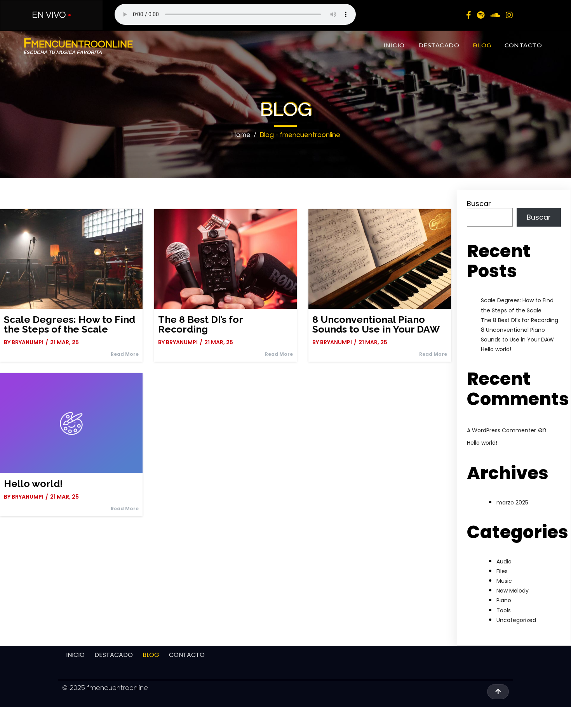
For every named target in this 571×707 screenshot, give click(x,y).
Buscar (479, 203)
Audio (504, 561)
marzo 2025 (512, 502)
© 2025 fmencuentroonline (105, 687)
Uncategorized (516, 620)
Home (241, 135)
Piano (503, 600)
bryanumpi (28, 342)
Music (504, 581)
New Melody (512, 590)
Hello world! (496, 349)
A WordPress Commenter (501, 430)
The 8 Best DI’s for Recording (519, 320)
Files (502, 571)
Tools (503, 610)
